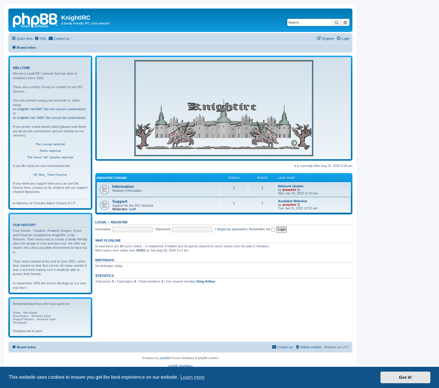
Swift (132, 209)
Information (123, 186)
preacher (289, 189)
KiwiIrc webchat (50, 150)
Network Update (290, 186)
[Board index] (35, 19)
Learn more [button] (192, 377)
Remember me (260, 229)
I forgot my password (230, 229)
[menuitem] (40, 38)
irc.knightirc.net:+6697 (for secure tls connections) (49, 117)
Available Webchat (292, 201)
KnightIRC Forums (112, 178)
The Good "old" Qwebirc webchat (50, 157)
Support (119, 201)
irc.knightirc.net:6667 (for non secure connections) (49, 109)
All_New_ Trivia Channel (50, 174)
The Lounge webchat (50, 144)
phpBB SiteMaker (180, 365)
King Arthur (206, 281)
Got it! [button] (405, 377)
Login (100, 222)
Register (119, 222)
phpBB (164, 358)
